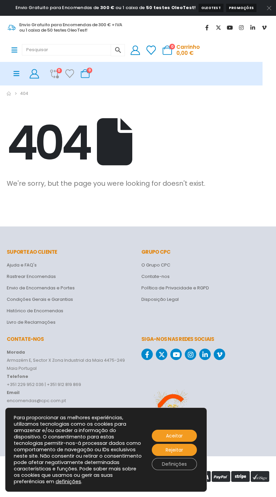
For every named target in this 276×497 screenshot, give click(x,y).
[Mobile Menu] (16, 50)
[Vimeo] (264, 27)
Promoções (241, 7)
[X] (218, 27)
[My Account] (135, 50)
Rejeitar (174, 450)
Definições (174, 464)
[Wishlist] (151, 50)
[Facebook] (207, 27)
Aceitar (174, 435)
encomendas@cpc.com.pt (36, 400)
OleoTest (211, 7)
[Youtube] (230, 27)
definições (68, 481)
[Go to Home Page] (9, 94)
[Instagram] (241, 27)
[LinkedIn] (252, 27)
